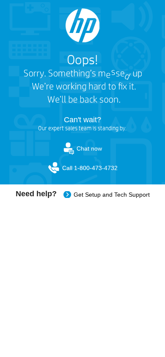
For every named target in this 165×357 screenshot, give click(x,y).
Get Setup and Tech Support (112, 194)
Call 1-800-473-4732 (90, 168)
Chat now (89, 148)
